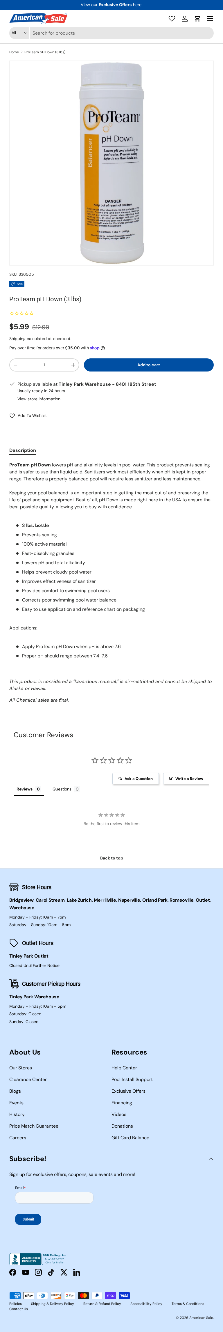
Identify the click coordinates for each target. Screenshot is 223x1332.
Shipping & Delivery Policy (52, 1303)
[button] (197, 18)
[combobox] (111, 33)
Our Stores (20, 1068)
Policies (15, 1303)
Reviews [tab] (25, 789)
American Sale (201, 1317)
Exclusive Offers (128, 1091)
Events (16, 1103)
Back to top (111, 858)
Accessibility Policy (146, 1303)
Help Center (124, 1068)
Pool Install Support (132, 1079)
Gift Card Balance (130, 1138)
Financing (122, 1103)
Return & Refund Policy (102, 1303)
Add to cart (148, 364)
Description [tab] (22, 450)
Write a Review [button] (189, 778)
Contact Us (18, 1309)
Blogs (15, 1091)
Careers (17, 1138)
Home (14, 52)
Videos (119, 1114)
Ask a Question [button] (139, 778)
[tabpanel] (111, 582)
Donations (122, 1126)
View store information (38, 398)
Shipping (17, 338)
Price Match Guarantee (33, 1126)
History (17, 1114)
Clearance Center (28, 1079)
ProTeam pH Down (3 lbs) (44, 52)
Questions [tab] (62, 789)
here (137, 4)
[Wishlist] (172, 18)
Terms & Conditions (188, 1303)
